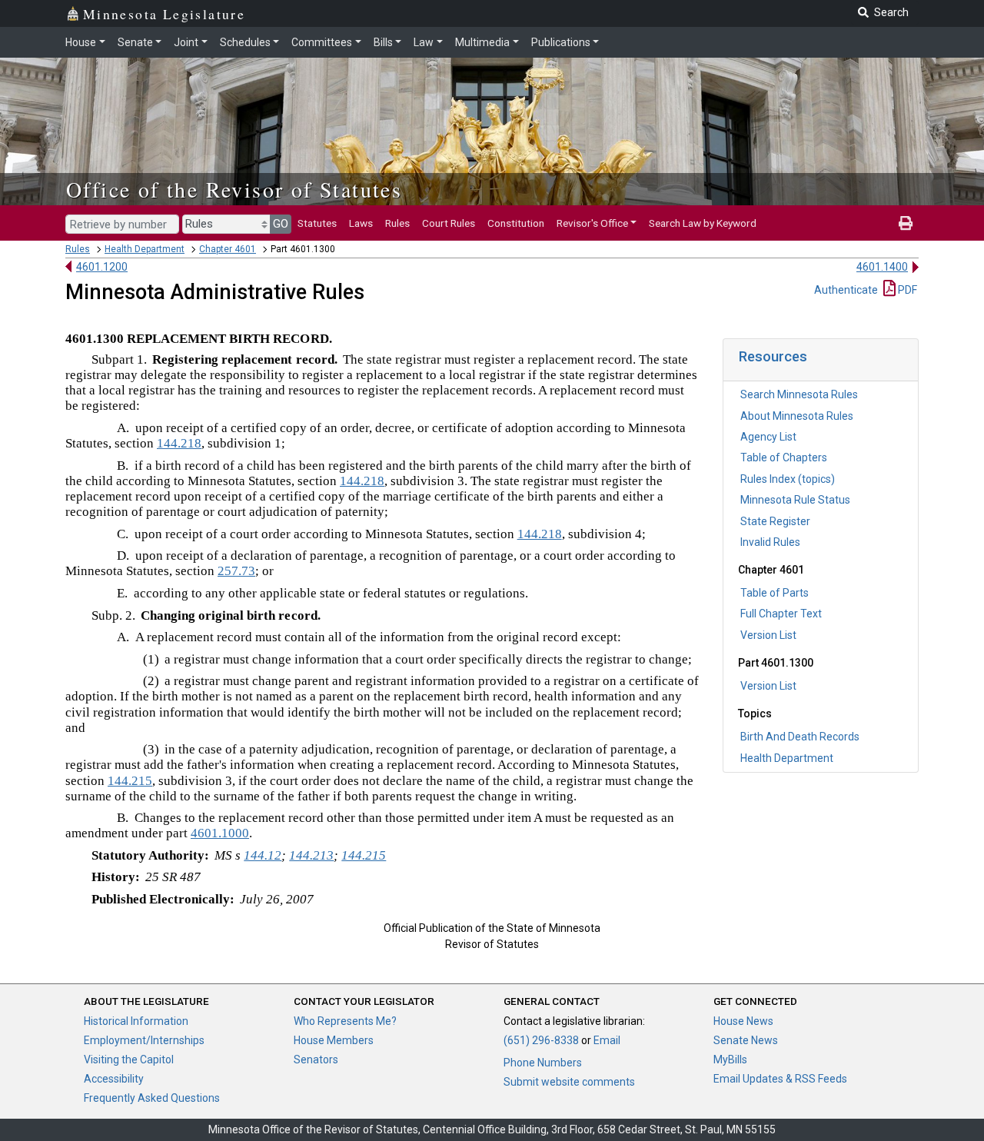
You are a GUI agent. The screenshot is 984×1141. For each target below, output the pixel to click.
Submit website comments (569, 1082)
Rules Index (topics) (787, 479)
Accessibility (114, 1079)
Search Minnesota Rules (799, 394)
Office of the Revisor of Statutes (234, 189)
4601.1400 (882, 267)
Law (424, 42)
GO (280, 224)
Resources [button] (773, 356)
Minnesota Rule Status (795, 500)
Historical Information (136, 1021)
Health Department (144, 249)
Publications (560, 42)
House (80, 42)
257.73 (236, 571)
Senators (316, 1059)
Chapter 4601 (227, 249)
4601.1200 (102, 267)
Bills (383, 42)
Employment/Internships (144, 1040)
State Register (775, 521)
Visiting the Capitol (129, 1059)
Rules (397, 223)
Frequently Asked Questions (152, 1098)
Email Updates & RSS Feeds (780, 1079)
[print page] (906, 223)
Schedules (245, 42)
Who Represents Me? (345, 1021)
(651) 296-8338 (541, 1040)
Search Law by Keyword (702, 223)
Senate (135, 42)
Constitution (515, 223)
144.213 (311, 855)
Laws (361, 223)
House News (743, 1021)
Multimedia (482, 42)
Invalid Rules (770, 542)
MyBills (730, 1059)
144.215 (130, 780)
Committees (321, 42)
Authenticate (846, 290)
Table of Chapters (783, 457)
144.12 (262, 855)
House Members (334, 1040)
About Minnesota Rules (796, 416)
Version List (768, 635)
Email (606, 1040)
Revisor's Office (592, 223)
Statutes (317, 223)
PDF (906, 290)
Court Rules (448, 223)
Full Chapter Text (781, 613)
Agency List (768, 437)
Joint (186, 42)
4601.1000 (220, 833)
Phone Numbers (543, 1062)
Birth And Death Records (799, 736)
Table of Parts (774, 593)
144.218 (179, 443)
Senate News (745, 1040)
